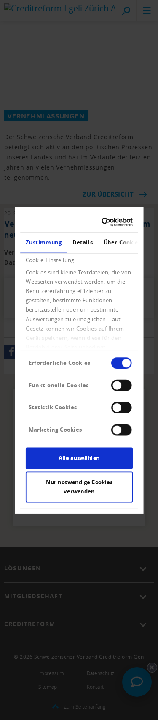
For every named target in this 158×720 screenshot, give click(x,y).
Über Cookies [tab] (122, 242)
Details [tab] (82, 242)
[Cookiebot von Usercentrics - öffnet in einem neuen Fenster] (104, 222)
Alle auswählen (79, 458)
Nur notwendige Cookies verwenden (79, 486)
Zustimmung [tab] (43, 242)
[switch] (121, 385)
